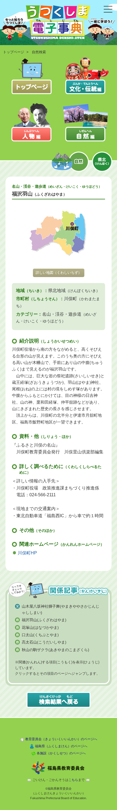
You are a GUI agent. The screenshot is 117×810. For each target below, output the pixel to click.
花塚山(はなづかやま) (40, 627)
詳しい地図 (59, 273)
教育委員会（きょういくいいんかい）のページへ (61, 739)
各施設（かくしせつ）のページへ (61, 753)
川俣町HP (27, 553)
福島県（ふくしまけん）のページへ (61, 746)
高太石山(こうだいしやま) (44, 642)
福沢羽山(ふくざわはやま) (44, 620)
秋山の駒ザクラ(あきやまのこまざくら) (55, 650)
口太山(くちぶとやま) (40, 635)
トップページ (13, 52)
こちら (73, 780)
